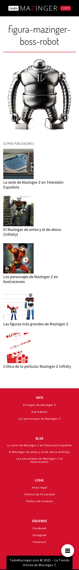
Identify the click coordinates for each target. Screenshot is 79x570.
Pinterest (39, 542)
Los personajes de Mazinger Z (39, 418)
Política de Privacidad (39, 494)
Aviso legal (39, 487)
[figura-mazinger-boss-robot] (39, 95)
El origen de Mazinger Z (39, 405)
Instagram (40, 535)
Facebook (39, 528)
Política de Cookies (39, 501)
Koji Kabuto (40, 412)
